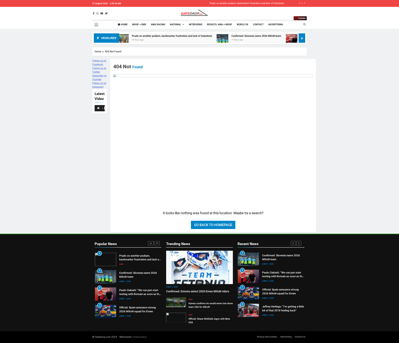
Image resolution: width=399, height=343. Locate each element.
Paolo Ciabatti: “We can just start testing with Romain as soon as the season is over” (140, 294)
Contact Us (300, 337)
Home (123, 24)
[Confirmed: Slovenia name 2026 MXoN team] (205, 40)
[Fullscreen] (105, 108)
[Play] (98, 108)
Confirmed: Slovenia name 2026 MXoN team (239, 35)
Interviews (195, 24)
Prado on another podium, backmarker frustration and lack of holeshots (247, 3)
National (175, 24)
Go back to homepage (213, 225)
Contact (258, 24)
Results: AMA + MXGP (219, 24)
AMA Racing (158, 24)
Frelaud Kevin (140, 337)
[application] (100, 108)
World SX (242, 24)
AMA (121, 264)
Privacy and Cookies (267, 337)
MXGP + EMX (139, 24)
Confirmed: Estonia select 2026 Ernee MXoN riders (197, 291)
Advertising (275, 24)
